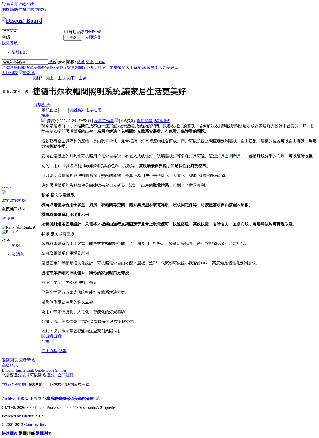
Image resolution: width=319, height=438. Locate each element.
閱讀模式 (162, 121)
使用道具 (49, 351)
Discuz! (28, 416)
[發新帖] (27, 73)
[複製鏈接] (42, 105)
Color (10, 370)
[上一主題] (56, 78)
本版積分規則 (14, 384)
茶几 (90, 67)
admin (7, 188)
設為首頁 (10, 4)
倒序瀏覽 (145, 121)
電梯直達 (49, 110)
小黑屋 (35, 398)
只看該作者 (104, 121)
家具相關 (75, 67)
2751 (6, 200)
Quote (40, 370)
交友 (90, 62)
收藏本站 (26, 4)
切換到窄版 (37, 9)
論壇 (20, 52)
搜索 (52, 62)
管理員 (8, 218)
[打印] (39, 78)
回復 (45, 341)
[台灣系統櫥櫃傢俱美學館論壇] (22, 20)
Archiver (9, 398)
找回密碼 (93, 31)
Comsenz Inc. (35, 424)
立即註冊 (93, 37)
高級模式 (10, 365)
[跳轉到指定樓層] (85, 110)
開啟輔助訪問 (14, 9)
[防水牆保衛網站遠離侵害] (98, 398)
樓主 (45, 115)
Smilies (61, 370)
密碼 (6, 37)
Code (50, 370)
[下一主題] (76, 78)
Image (20, 370)
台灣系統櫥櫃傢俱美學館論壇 (28, 67)
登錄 (51, 375)
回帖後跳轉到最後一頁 (70, 384)
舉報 (62, 351)
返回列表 (10, 73)
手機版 (23, 398)
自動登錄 (76, 32)
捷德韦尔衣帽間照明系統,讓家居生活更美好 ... (137, 67)
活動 (81, 62)
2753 (14, 200)
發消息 (18, 254)
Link (30, 370)
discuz (100, 62)
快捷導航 (10, 43)
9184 (22, 200)
